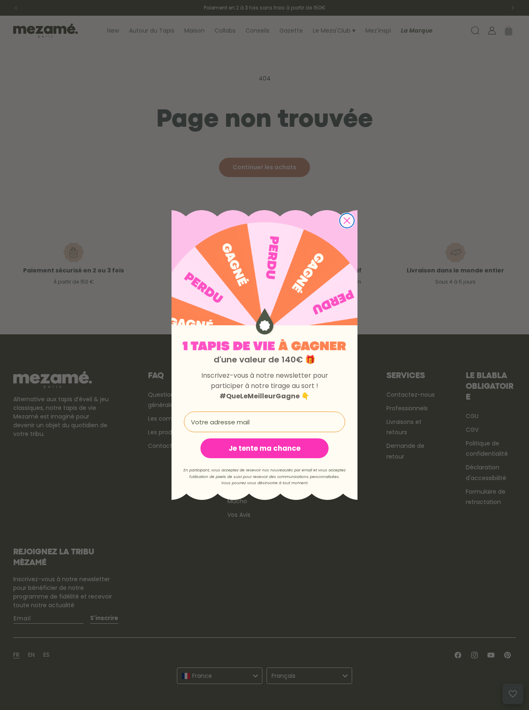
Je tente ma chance (264, 448)
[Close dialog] (347, 220)
